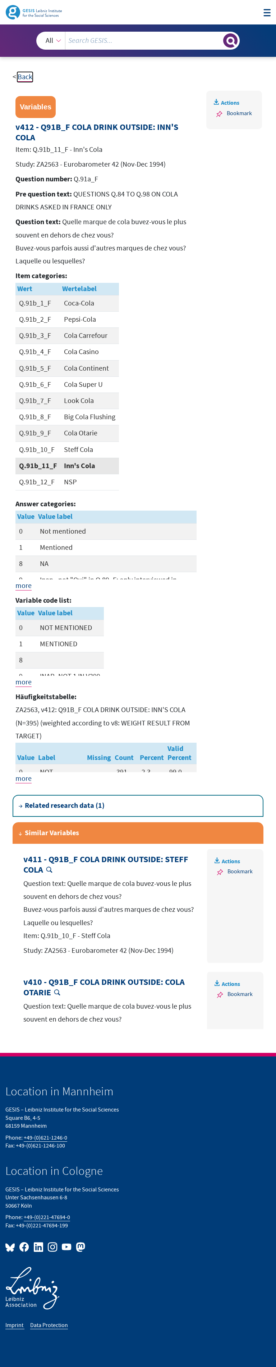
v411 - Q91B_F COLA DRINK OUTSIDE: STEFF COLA (105, 865)
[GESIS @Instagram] (53, 1246)
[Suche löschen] (217, 40)
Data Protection (49, 1325)
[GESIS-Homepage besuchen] (34, 12)
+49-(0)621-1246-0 (45, 1138)
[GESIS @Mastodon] (79, 1246)
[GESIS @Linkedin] (39, 1246)
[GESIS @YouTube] (67, 1246)
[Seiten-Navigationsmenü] (267, 13)
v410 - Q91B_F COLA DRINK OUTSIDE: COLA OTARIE (104, 987)
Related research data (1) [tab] (65, 806)
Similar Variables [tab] (52, 833)
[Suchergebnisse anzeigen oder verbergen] (230, 41)
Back (25, 77)
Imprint (14, 1325)
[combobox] (138, 40)
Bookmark (239, 113)
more (23, 585)
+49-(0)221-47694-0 (47, 1217)
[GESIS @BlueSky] (11, 1246)
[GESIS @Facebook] (25, 1246)
